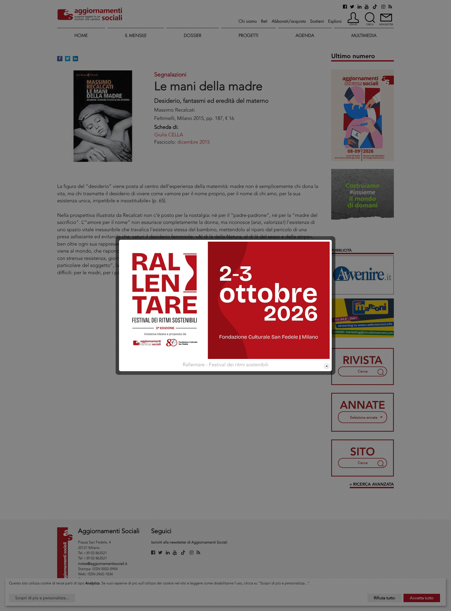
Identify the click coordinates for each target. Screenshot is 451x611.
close (326, 366)
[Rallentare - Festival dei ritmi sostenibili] (225, 300)
